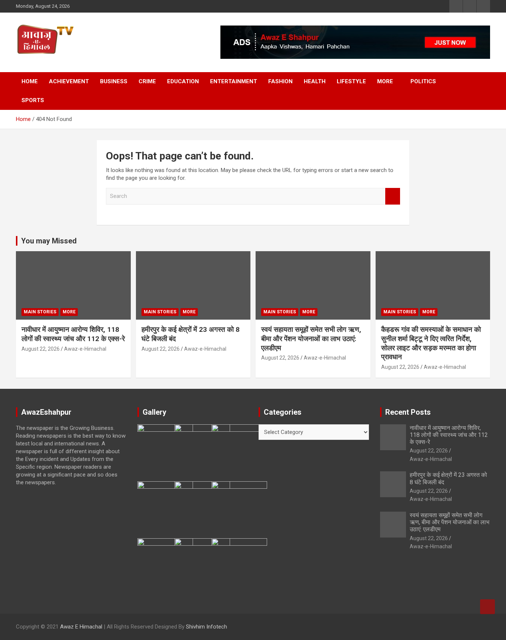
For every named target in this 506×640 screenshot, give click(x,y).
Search (392, 196)
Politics (423, 81)
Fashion (280, 81)
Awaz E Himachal (81, 626)
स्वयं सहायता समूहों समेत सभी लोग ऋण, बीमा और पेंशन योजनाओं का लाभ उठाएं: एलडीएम (311, 338)
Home (29, 81)
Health (315, 81)
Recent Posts (408, 412)
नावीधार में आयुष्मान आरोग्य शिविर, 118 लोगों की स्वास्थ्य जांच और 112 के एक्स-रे (73, 334)
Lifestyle (351, 81)
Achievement (69, 81)
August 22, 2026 (40, 349)
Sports (32, 100)
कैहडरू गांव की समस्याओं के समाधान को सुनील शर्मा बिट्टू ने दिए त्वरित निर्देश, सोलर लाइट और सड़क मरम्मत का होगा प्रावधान (431, 343)
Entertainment (233, 81)
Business (113, 81)
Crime (147, 81)
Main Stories (40, 311)
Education (183, 81)
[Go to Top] (487, 606)
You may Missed (49, 240)
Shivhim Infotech (206, 626)
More (385, 81)
